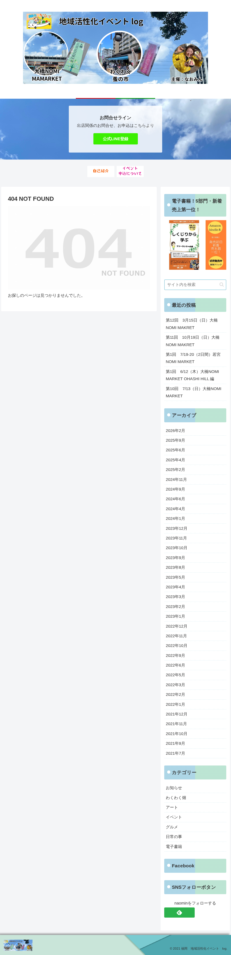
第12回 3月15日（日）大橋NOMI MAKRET (192, 324)
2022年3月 (175, 685)
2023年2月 (175, 606)
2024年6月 (175, 499)
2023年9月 (175, 557)
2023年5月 (175, 577)
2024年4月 (175, 509)
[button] (222, 284)
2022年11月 (176, 636)
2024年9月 (175, 489)
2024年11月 (176, 479)
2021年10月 (176, 733)
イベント (174, 817)
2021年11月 (176, 724)
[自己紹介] (100, 171)
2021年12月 (176, 714)
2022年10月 (176, 645)
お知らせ (174, 788)
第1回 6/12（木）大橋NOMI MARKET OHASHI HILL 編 (192, 375)
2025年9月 (175, 440)
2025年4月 (175, 460)
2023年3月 (175, 596)
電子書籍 (174, 846)
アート (172, 807)
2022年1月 (175, 704)
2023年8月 (175, 567)
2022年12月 (176, 626)
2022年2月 (175, 694)
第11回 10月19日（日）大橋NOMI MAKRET (192, 341)
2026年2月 (175, 430)
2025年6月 (175, 450)
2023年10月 (176, 548)
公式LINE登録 (115, 139)
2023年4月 (175, 587)
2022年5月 (175, 675)
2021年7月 (175, 753)
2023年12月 (176, 528)
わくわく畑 (176, 797)
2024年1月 (175, 518)
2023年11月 (176, 538)
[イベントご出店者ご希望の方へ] (130, 171)
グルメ (172, 827)
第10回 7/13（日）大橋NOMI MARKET (193, 392)
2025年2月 (175, 469)
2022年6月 (175, 665)
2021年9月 (175, 743)
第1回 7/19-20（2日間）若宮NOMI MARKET (193, 358)
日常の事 (174, 836)
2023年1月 (175, 616)
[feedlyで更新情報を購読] (179, 912)
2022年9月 (175, 655)
